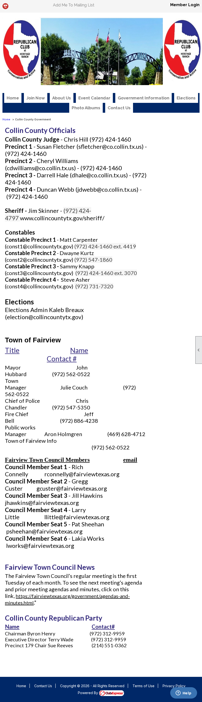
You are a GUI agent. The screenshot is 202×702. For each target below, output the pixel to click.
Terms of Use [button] (143, 686)
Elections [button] (186, 97)
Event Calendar (94, 97)
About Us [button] (61, 97)
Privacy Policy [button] (174, 686)
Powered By (88, 693)
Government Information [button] (143, 97)
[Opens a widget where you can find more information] (183, 693)
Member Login (185, 4)
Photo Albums (86, 107)
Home (13, 97)
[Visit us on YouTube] (5, 6)
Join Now (35, 97)
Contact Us (119, 107)
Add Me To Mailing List (73, 5)
